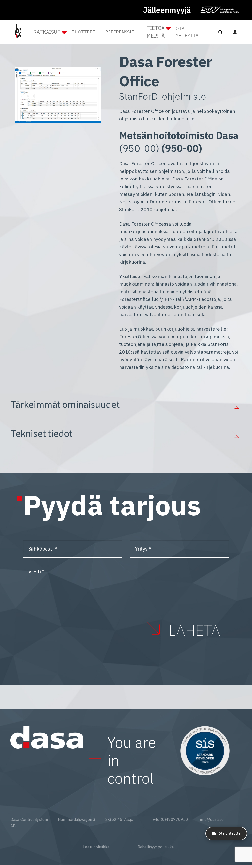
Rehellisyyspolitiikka (156, 846)
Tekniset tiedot (41, 433)
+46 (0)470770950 (170, 819)
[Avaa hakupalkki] (220, 32)
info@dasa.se (212, 819)
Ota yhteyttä (187, 32)
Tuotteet (83, 32)
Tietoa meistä (156, 32)
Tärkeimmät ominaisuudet (65, 404)
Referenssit (119, 32)
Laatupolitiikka (96, 846)
